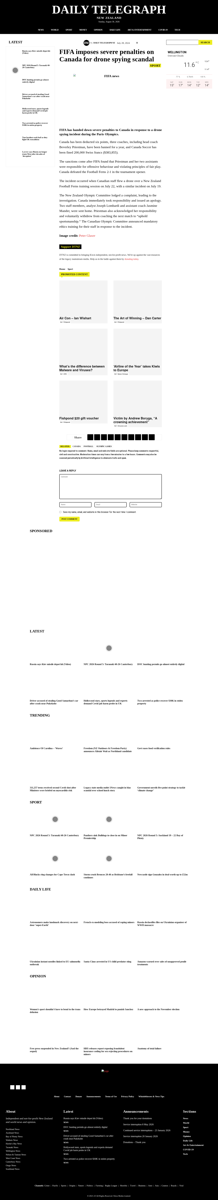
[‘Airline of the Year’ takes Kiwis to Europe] (137, 345)
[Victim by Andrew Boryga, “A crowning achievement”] (137, 397)
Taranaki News (12, 1147)
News (66, 1122)
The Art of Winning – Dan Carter (137, 318)
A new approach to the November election (158, 1009)
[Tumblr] (152, 437)
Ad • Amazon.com (120, 426)
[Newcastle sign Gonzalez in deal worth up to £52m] (162, 858)
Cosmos (164, 1186)
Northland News (12, 1129)
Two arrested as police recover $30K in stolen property (35, 124)
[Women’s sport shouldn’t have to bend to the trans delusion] (55, 993)
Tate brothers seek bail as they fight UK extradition (34, 138)
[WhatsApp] (145, 437)
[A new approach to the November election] (162, 993)
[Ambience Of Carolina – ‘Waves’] (55, 732)
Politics (90, 1186)
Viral (181, 1186)
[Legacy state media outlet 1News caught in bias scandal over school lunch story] (109, 771)
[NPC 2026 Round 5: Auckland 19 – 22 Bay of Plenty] (162, 819)
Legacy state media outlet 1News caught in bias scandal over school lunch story (107, 789)
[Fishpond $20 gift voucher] (83, 397)
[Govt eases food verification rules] (162, 732)
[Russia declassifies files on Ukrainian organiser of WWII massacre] (162, 906)
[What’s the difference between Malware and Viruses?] (83, 345)
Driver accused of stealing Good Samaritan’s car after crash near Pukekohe (36, 96)
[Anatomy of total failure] (162, 1032)
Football (88, 446)
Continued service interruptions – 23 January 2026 (146, 1130)
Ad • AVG (63, 374)
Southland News (12, 1169)
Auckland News (12, 1133)
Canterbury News (13, 1162)
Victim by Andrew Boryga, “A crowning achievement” (135, 420)
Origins (72, 1186)
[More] (159, 437)
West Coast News (13, 1158)
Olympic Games (104, 446)
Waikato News (12, 1140)
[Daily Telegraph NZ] (86, 43)
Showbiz (123, 1186)
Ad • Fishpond (65, 322)
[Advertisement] (189, 122)
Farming (99, 1186)
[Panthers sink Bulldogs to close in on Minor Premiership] (109, 819)
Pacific (55, 1186)
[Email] (111, 437)
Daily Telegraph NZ (104, 43)
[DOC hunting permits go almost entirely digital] (15, 84)
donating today (131, 259)
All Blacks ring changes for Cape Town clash (52, 874)
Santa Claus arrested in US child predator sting (107, 961)
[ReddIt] (118, 437)
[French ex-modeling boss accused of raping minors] (109, 906)
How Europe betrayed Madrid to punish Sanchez (108, 1009)
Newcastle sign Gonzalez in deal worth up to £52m (162, 874)
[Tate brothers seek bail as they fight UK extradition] (15, 142)
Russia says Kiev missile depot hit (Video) (36, 52)
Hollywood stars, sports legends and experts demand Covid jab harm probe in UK (35, 111)
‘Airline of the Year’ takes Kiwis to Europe (136, 368)
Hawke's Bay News (14, 1144)
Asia (157, 1186)
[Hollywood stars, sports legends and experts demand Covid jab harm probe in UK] (15, 113)
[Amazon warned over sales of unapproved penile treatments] (162, 945)
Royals (173, 1186)
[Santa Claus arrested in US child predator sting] (109, 945)
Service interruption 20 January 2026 (140, 1136)
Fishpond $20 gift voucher (79, 418)
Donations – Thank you (134, 1142)
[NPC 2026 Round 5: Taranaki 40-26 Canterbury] (15, 70)
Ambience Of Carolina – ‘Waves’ (46, 748)
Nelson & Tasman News (16, 1155)
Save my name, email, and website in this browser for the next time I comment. (99, 512)
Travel (133, 1186)
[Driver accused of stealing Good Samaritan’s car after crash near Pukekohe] (15, 99)
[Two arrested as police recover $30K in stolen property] (15, 127)
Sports (63, 1186)
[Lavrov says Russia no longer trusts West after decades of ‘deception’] (15, 156)
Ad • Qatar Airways (121, 374)
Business (141, 1186)
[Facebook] (104, 437)
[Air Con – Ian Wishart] (83, 297)
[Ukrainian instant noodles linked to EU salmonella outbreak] (55, 945)
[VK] (124, 437)
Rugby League (111, 1186)
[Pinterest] (138, 437)
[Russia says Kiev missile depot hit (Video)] (15, 55)
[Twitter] (97, 437)
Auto (150, 1186)
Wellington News (13, 1151)
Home (62, 269)
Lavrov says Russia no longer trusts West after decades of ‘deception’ (34, 154)
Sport (155, 65)
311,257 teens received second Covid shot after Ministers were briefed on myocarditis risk (53, 789)
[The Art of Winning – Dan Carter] (137, 297)
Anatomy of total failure (149, 1048)
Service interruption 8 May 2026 (138, 1124)
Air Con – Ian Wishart (75, 318)
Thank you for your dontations (137, 1118)
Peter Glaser (87, 235)
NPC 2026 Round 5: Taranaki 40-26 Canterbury (36, 66)
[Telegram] (90, 437)
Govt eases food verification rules (153, 748)
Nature (81, 1186)
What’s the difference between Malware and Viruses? (82, 368)
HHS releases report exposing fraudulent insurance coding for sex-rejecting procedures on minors (108, 1051)
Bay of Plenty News (14, 1136)
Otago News (11, 1165)
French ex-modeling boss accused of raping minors (109, 922)
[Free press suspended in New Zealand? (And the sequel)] (55, 1032)
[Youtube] (24, 1087)
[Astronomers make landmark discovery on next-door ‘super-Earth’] (55, 906)
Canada (77, 446)
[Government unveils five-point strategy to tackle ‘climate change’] (162, 771)
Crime (47, 1186)
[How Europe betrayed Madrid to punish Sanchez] (109, 993)
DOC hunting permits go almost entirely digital (160, 664)
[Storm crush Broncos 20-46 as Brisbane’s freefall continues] (109, 858)
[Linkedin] (131, 437)
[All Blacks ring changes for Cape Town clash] (55, 858)
